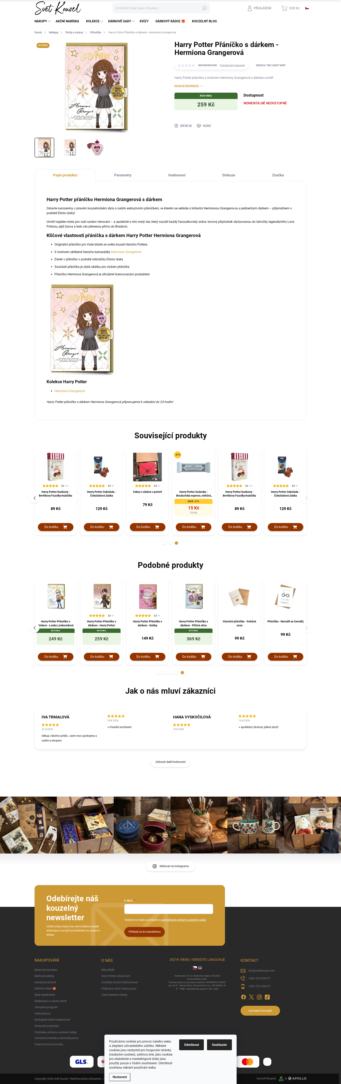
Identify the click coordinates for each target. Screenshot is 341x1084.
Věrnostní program (46, 1007)
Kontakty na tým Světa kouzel (119, 982)
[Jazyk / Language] (307, 8)
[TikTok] (267, 996)
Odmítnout (191, 1045)
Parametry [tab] (122, 175)
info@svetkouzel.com (261, 970)
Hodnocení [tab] (176, 175)
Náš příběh (107, 969)
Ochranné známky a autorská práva (56, 1038)
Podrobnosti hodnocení (232, 65)
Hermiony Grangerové (126, 252)
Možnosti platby (44, 976)
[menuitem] (43, 21)
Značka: (271, 65)
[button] (165, 543)
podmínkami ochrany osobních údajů (183, 919)
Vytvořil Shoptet (266, 1078)
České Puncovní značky (49, 1044)
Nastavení (120, 1077)
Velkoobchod (43, 1013)
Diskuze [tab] (228, 175)
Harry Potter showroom (115, 976)
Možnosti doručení (46, 969)
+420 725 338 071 (259, 978)
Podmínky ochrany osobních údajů (56, 1032)
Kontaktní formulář (260, 1010)
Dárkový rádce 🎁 (45, 988)
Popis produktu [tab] (65, 175)
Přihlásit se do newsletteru (144, 931)
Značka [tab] (278, 175)
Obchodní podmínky (47, 1026)
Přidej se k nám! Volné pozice (118, 988)
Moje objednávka (45, 994)
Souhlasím (219, 1045)
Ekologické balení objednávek (52, 1019)
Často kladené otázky (114, 994)
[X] (251, 996)
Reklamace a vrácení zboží (51, 1001)
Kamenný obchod (45, 982)
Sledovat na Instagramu (174, 866)
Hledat (204, 8)
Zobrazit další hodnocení (170, 761)
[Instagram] (259, 996)
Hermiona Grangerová (69, 391)
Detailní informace (186, 86)
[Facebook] (243, 996)
